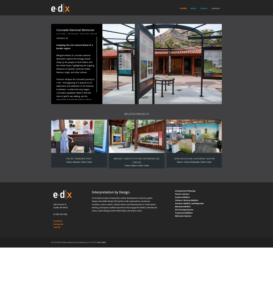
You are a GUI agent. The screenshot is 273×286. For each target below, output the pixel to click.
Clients (203, 8)
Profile (183, 8)
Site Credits (101, 242)
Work (193, 8)
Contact (215, 8)
